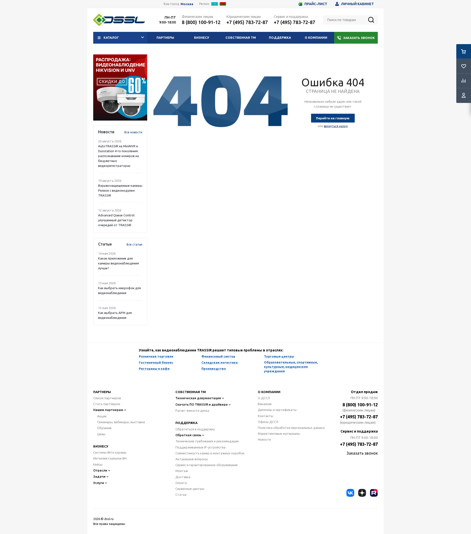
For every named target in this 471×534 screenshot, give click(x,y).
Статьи (180, 494)
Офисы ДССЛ (268, 421)
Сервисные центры (189, 488)
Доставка (182, 477)
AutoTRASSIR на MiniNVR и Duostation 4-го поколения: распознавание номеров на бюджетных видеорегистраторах (118, 155)
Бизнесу (201, 37)
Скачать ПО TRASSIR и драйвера (201, 404)
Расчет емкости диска (192, 410)
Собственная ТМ (240, 37)
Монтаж (181, 470)
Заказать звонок (359, 37)
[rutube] (374, 493)
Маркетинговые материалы (279, 433)
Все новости (133, 132)
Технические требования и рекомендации (207, 441)
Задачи (99, 476)
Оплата (181, 482)
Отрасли (100, 470)
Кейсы (98, 464)
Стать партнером (106, 404)
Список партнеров (107, 398)
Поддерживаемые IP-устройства (200, 447)
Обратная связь (188, 435)
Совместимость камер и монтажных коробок (210, 453)
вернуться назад (336, 126)
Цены (101, 434)
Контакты (265, 416)
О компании (316, 37)
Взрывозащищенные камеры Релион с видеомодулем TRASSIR (120, 190)
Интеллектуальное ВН (110, 458)
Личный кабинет (357, 4)
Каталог (111, 37)
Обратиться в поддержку (195, 429)
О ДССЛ (264, 398)
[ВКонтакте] (350, 493)
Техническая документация (198, 398)
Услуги (98, 482)
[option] (120, 87)
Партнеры (165, 37)
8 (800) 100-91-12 (201, 22)
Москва (187, 4)
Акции (101, 416)
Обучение (104, 428)
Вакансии (265, 404)
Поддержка (280, 37)
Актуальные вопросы (191, 459)
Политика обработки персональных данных (291, 427)
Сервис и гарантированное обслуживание (206, 465)
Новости (264, 439)
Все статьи (134, 244)
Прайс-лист (315, 4)
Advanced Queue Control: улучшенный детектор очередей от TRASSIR (116, 220)
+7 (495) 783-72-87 (247, 22)
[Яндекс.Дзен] (362, 493)
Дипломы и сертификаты (277, 409)
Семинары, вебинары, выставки (121, 422)
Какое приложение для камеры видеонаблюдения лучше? (118, 263)
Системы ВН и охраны (109, 452)
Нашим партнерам (108, 409)
